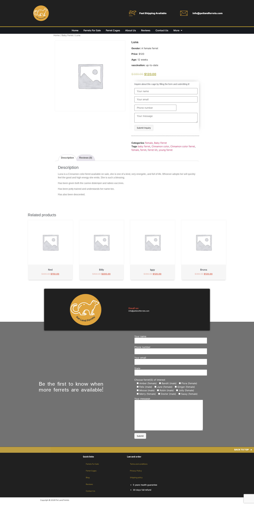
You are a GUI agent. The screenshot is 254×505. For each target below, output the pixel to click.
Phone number (142, 347)
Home (75, 30)
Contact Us (162, 30)
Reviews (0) (85, 157)
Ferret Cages (113, 30)
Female (149, 142)
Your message (142, 398)
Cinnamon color (160, 146)
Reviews (145, 30)
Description (67, 157)
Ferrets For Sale (92, 30)
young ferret (166, 149)
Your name (140, 336)
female (135, 149)
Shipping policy (136, 477)
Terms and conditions (138, 464)
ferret (143, 149)
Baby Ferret (67, 35)
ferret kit (152, 149)
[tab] (67, 158)
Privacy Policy (136, 471)
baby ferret (144, 146)
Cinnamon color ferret (182, 146)
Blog (88, 477)
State (137, 368)
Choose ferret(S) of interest (149, 380)
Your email (140, 357)
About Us (130, 30)
